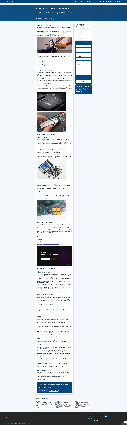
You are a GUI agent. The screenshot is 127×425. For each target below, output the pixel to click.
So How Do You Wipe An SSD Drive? (82, 34)
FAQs (40, 67)
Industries (82, 1)
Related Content (41, 379)
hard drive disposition (44, 149)
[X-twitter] (91, 420)
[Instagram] (100, 420)
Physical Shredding (42, 62)
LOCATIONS (95, 1)
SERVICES (76, 1)
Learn (101, 1)
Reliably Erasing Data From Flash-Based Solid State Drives (48, 244)
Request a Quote (39, 18)
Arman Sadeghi (38, 15)
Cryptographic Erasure (43, 64)
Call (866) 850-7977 (48, 18)
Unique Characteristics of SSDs (81, 26)
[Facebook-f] (88, 420)
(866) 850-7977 (117, 1)
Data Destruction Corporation (10, 423)
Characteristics (41, 60)
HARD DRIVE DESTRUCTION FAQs (82, 38)
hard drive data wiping (46, 34)
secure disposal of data (60, 224)
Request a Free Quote (43, 390)
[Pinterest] (97, 420)
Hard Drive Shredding (41, 184)
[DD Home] (11, 1)
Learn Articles (39, 25)
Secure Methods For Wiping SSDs (81, 28)
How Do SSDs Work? (40, 241)
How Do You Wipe (42, 65)
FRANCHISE (105, 1)
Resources (78, 36)
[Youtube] (94, 420)
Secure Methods (42, 61)
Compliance (89, 1)
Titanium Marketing (27, 423)
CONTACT (109, 1)
